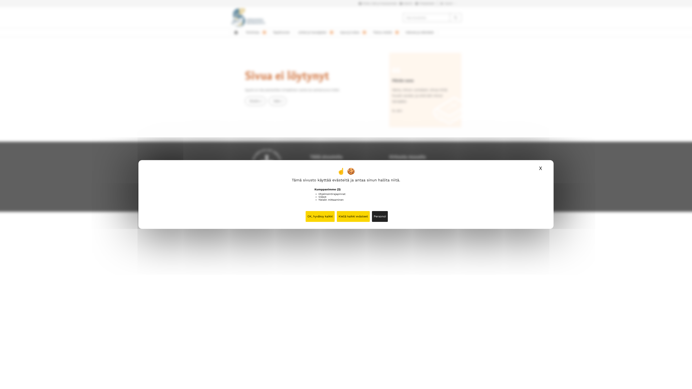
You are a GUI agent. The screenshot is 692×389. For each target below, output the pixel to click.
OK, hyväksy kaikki (320, 216)
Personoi (380, 216)
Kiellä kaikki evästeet (353, 216)
